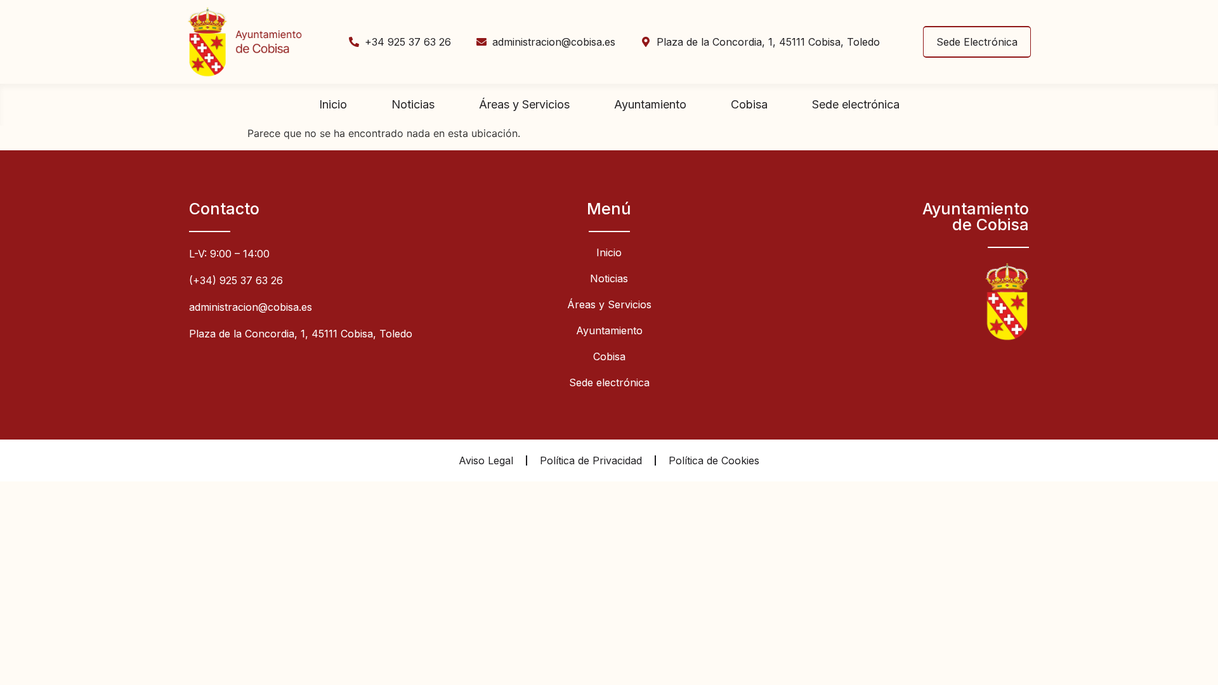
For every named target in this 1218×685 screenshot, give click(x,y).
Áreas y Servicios (524, 104)
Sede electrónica (856, 104)
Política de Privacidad (591, 460)
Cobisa (749, 104)
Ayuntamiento (650, 104)
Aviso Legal (486, 460)
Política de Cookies (714, 460)
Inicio (333, 104)
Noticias (413, 104)
